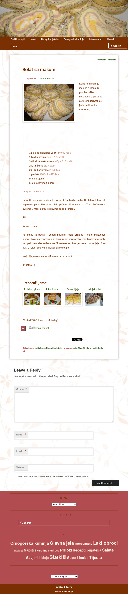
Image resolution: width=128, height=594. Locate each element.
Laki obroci (40, 347)
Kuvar (33, 39)
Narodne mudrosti (47, 550)
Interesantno (95, 39)
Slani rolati (91, 347)
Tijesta (95, 557)
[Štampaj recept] (30, 328)
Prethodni (100, 59)
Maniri (110, 39)
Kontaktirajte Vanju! (64, 591)
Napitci (30, 550)
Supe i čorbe (77, 557)
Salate (108, 550)
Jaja (75, 347)
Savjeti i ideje (37, 557)
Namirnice (18, 551)
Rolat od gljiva (32, 289)
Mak (80, 347)
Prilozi (66, 550)
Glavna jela (62, 543)
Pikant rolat (52, 289)
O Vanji (14, 46)
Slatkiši (58, 556)
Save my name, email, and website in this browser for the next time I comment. (53, 476)
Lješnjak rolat (94, 289)
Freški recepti (18, 39)
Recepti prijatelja (49, 39)
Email (21, 451)
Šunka (101, 347)
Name (21, 434)
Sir (84, 347)
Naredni (113, 59)
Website (20, 467)
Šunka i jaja (73, 289)
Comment (21, 389)
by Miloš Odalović (64, 586)
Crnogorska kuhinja (74, 39)
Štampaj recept (40, 328)
